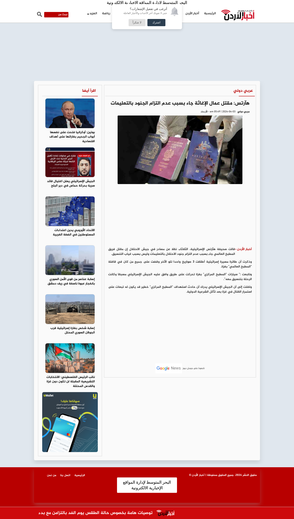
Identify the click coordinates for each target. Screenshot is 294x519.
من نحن (51, 475)
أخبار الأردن (192, 13)
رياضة (106, 13)
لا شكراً (137, 22)
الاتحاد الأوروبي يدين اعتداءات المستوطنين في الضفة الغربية (74, 233)
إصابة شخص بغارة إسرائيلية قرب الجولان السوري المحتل (72, 331)
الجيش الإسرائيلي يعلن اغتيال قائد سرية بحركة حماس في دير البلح (71, 184)
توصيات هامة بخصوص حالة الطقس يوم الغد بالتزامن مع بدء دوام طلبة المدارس (84, 513)
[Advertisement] (147, 30)
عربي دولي (243, 91)
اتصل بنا (65, 475)
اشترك (156, 22)
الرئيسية (210, 13)
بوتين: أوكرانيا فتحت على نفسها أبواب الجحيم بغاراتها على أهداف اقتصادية (72, 137)
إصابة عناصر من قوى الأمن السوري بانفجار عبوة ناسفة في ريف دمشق (71, 282)
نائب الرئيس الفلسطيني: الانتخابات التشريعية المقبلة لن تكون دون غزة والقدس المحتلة (70, 382)
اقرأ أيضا (89, 91)
